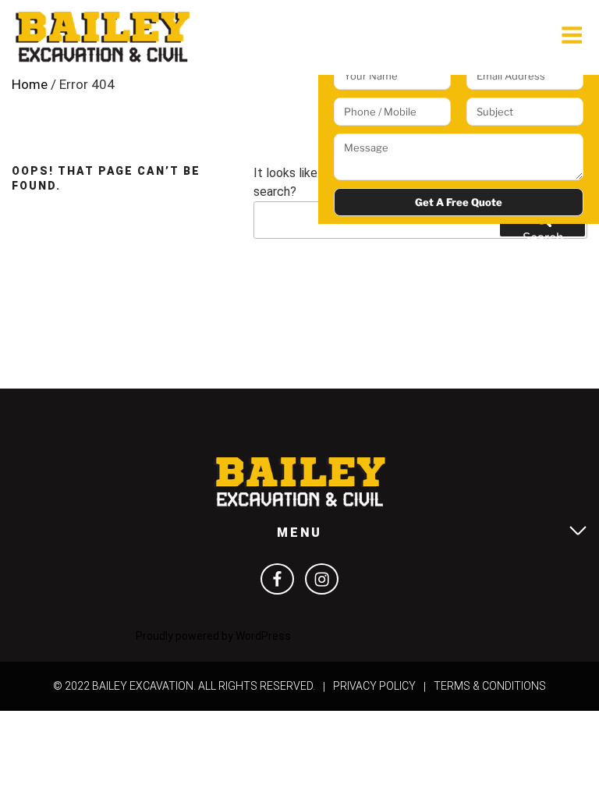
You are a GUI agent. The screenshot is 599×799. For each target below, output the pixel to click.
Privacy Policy (374, 686)
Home (30, 84)
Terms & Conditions (490, 686)
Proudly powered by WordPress (213, 636)
